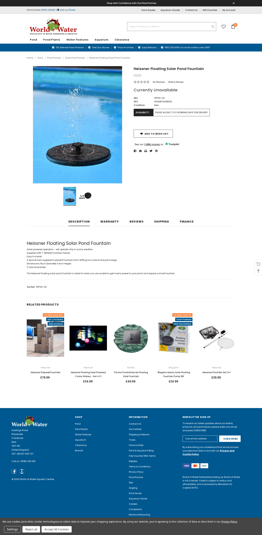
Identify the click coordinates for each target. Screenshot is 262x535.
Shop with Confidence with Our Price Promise (131, 3)
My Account (228, 10)
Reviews (137, 222)
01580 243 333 (27, 461)
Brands (79, 450)
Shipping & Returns (139, 434)
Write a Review (176, 81)
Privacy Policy (136, 471)
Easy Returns (148, 47)
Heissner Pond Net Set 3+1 (216, 372)
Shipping (161, 222)
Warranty (109, 222)
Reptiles (133, 461)
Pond (33, 39)
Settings (12, 529)
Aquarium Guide (138, 498)
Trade (132, 439)
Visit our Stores (67, 9)
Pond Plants (51, 39)
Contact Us (191, 10)
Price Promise (125, 47)
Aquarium (101, 39)
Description (79, 222)
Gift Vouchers (210, 10)
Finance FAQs (136, 445)
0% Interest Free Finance (69, 47)
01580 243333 (48, 9)
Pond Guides (148, 10)
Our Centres (135, 429)
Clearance (81, 445)
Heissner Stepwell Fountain (45, 372)
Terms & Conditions (139, 466)
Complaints (135, 509)
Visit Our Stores (100, 47)
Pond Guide (135, 493)
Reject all (31, 529)
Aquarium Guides (170, 10)
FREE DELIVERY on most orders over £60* (187, 47)
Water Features (77, 39)
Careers (133, 503)
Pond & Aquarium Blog (141, 450)
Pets (131, 482)
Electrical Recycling (139, 514)
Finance (187, 222)
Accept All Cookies (56, 529)
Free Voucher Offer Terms (142, 455)
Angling (133, 487)
